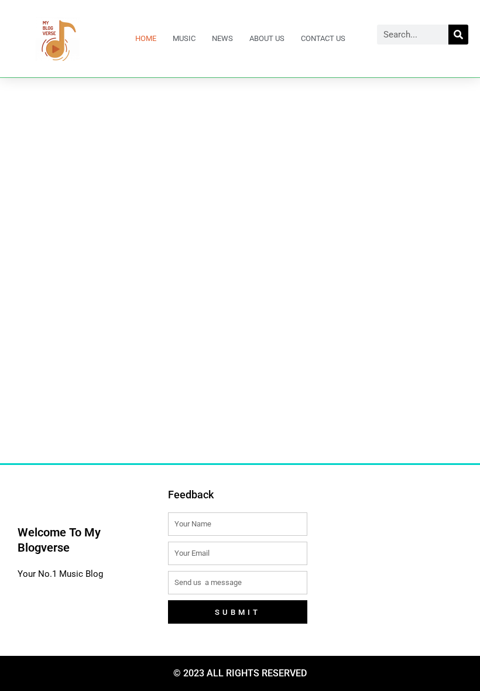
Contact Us (323, 38)
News (222, 38)
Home (145, 38)
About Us (266, 38)
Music (184, 38)
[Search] (458, 35)
